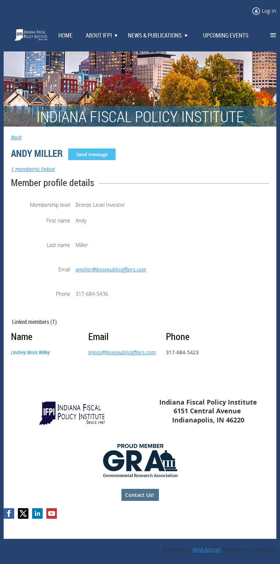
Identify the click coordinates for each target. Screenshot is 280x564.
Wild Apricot (206, 549)
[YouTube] (51, 513)
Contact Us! (140, 494)
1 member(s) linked (33, 169)
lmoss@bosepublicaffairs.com (122, 352)
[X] (23, 513)
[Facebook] (9, 513)
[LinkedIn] (37, 513)
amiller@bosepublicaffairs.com (110, 269)
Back (16, 137)
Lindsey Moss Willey (30, 352)
